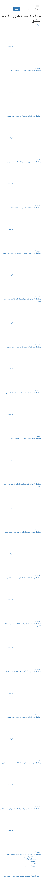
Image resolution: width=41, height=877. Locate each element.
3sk (35, 863)
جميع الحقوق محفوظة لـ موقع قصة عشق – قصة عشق (21, 876)
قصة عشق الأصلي (30, 856)
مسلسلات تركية (31, 859)
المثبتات (38, 24)
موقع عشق (32, 861)
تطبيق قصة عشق (30, 866)
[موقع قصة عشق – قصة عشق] (29, 2)
